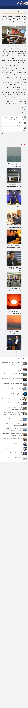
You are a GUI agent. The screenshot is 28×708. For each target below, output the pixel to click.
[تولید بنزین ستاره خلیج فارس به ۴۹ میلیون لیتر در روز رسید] (25, 389)
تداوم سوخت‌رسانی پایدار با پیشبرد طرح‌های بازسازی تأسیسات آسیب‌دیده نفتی (13, 424)
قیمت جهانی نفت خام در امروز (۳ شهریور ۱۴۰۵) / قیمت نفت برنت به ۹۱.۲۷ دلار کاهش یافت (14, 311)
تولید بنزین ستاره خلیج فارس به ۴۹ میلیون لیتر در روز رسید (13, 389)
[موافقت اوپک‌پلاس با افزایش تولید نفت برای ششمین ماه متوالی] (25, 449)
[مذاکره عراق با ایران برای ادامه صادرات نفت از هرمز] (25, 444)
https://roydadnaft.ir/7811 (8, 133)
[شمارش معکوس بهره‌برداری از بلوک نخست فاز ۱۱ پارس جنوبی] (25, 403)
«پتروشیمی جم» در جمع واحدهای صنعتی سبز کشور (14, 352)
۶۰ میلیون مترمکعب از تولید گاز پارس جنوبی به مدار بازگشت (13, 384)
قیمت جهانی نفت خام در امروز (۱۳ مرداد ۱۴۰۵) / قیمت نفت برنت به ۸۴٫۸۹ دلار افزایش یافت (12, 393)
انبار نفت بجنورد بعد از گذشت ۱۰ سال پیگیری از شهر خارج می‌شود (12, 419)
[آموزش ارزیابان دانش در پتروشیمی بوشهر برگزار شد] (25, 458)
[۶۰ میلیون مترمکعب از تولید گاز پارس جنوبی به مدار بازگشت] (25, 384)
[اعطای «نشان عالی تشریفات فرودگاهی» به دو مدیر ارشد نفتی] (25, 453)
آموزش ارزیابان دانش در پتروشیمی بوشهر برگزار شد (13, 457)
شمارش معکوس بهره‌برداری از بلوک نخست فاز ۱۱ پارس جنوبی (12, 403)
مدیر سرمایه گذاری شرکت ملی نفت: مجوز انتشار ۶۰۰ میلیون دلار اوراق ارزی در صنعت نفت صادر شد (14, 247)
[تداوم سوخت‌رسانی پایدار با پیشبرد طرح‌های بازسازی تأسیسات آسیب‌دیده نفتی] (25, 424)
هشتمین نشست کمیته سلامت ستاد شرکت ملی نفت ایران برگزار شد (13, 369)
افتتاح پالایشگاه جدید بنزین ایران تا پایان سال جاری (13, 373)
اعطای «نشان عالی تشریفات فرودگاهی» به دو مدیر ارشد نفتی (12, 453)
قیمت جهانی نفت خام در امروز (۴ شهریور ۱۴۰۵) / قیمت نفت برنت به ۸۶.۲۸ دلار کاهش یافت (14, 164)
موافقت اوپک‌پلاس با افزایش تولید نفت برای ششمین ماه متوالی (12, 448)
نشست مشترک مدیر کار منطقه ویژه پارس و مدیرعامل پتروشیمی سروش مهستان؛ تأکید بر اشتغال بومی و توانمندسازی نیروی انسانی (13, 414)
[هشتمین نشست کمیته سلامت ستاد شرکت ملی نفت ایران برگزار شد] (25, 369)
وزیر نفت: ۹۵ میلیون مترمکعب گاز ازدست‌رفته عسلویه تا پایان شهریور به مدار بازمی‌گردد (12, 434)
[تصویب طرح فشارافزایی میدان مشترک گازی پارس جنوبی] (25, 379)
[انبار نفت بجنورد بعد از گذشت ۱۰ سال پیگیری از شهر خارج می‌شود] (25, 419)
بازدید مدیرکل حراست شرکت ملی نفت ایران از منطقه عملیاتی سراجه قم (13, 439)
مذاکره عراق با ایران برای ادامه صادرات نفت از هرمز (13, 443)
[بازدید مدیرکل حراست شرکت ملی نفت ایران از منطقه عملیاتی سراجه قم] (25, 439)
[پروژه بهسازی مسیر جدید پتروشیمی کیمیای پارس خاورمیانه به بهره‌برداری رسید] (25, 408)
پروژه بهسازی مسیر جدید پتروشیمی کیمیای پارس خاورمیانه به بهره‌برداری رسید (14, 408)
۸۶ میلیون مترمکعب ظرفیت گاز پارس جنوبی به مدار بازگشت (15, 206)
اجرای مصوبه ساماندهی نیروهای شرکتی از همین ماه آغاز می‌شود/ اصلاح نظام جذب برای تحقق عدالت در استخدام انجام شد (12, 364)
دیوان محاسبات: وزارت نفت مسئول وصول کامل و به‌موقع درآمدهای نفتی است (14, 186)
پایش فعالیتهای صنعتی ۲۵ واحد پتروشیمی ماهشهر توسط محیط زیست (14, 332)
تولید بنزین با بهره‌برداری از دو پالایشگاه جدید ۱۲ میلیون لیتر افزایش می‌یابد (14, 268)
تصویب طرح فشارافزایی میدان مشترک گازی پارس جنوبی (12, 378)
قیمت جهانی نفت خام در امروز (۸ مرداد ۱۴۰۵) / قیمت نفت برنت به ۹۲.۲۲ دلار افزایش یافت (13, 429)
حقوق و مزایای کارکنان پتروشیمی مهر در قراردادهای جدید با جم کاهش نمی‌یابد (14, 290)
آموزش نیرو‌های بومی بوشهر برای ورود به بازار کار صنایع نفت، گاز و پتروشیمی (12, 398)
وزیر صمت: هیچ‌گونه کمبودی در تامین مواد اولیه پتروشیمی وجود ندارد (14, 226)
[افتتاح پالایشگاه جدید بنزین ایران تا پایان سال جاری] (25, 374)
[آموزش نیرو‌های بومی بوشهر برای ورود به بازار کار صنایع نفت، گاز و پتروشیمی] (25, 399)
